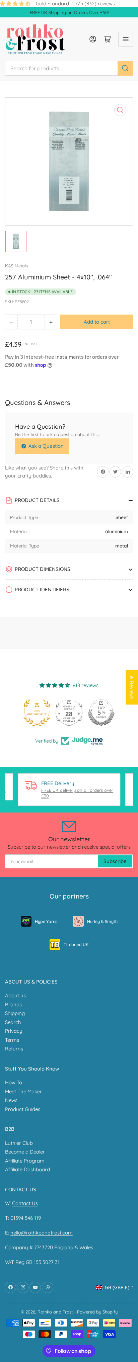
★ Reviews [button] (132, 687)
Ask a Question (45, 446)
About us (15, 995)
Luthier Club (19, 1143)
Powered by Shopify (97, 1311)
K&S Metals (16, 265)
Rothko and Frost (55, 1311)
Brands (13, 1004)
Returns (14, 1048)
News (11, 1100)
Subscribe (115, 861)
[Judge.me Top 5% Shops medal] (101, 712)
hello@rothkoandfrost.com (41, 1232)
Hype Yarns (46, 921)
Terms (12, 1040)
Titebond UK (76, 944)
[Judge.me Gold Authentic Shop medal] (36, 712)
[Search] (125, 68)
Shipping (15, 1013)
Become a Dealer (25, 1151)
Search (13, 1022)
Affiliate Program (25, 1161)
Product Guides (22, 1109)
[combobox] (69, 68)
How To (13, 1082)
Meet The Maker (23, 1091)
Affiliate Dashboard (27, 1169)
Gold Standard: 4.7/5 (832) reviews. (76, 3)
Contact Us (25, 1203)
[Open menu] (125, 39)
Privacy (13, 1031)
